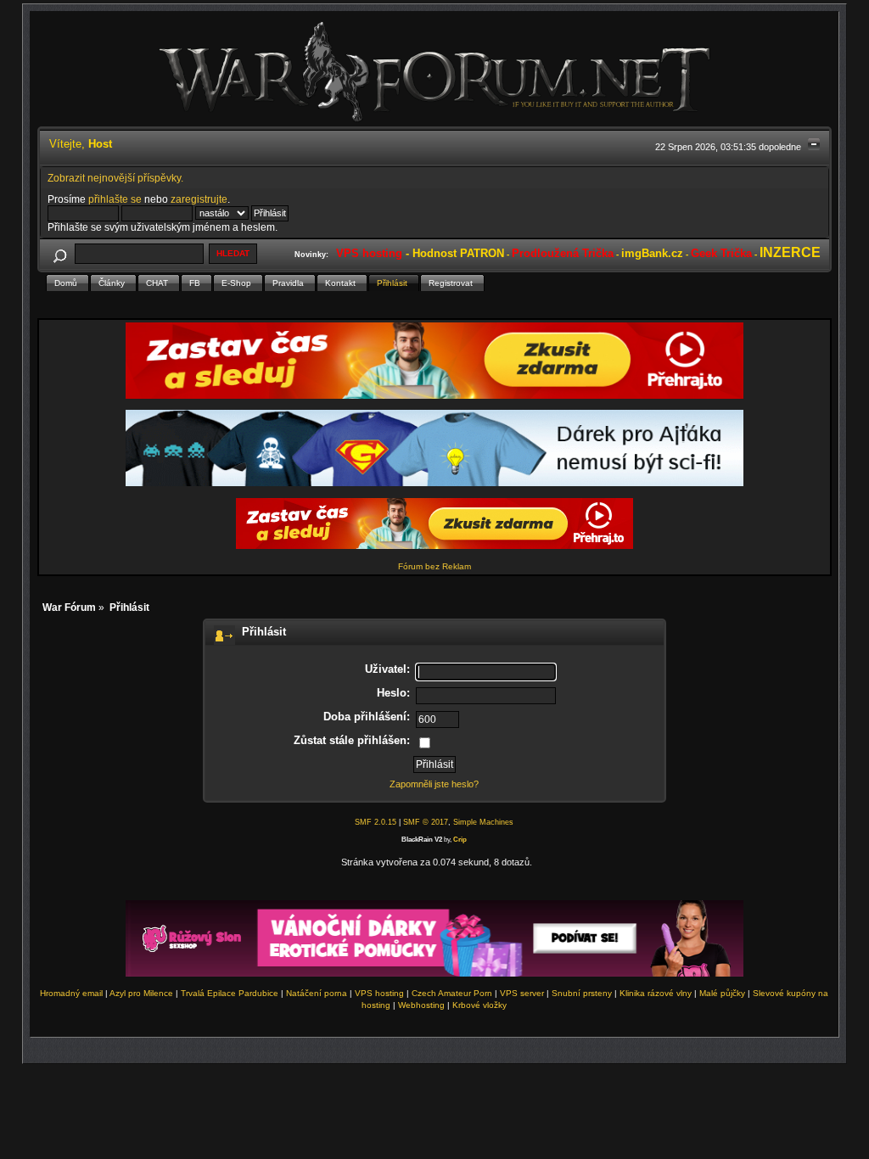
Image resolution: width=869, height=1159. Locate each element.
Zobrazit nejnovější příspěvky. (115, 177)
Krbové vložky (479, 1005)
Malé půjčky (722, 993)
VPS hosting (379, 993)
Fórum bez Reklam (434, 566)
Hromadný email (71, 993)
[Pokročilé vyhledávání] (60, 253)
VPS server (522, 993)
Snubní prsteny (582, 993)
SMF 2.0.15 (375, 822)
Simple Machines (483, 822)
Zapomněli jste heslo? (434, 784)
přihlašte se (115, 198)
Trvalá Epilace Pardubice (229, 993)
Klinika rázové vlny (656, 993)
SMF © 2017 (425, 822)
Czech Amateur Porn (452, 993)
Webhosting (421, 1005)
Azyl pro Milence (141, 993)
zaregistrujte (199, 198)
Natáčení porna (316, 993)
